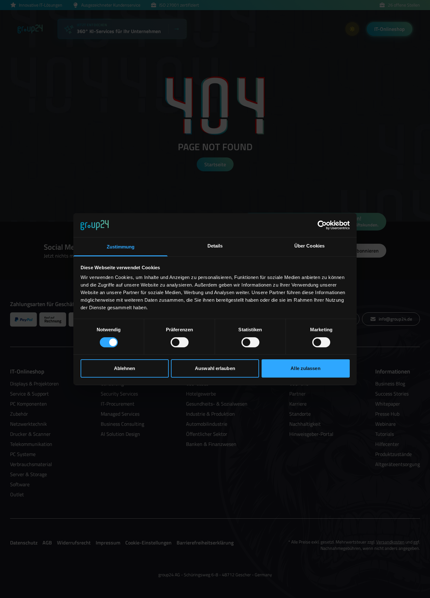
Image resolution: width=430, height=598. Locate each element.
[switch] (180, 342)
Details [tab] (215, 245)
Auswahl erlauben (215, 368)
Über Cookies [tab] (309, 245)
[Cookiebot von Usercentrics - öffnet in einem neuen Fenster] (322, 225)
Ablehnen (124, 368)
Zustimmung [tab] (121, 246)
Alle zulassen (305, 368)
